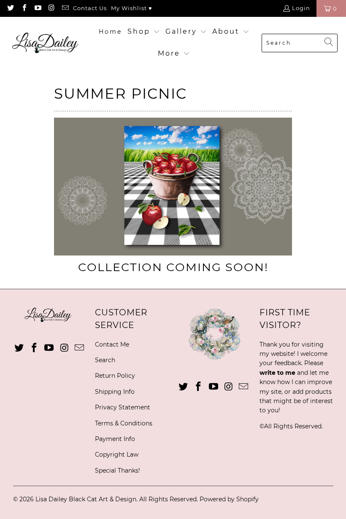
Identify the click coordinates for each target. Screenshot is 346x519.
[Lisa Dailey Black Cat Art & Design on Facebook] (23, 8)
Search (105, 360)
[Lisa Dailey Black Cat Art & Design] (47, 42)
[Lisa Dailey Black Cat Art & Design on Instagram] (51, 8)
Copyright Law (116, 454)
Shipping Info (115, 391)
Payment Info (115, 439)
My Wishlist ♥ (131, 8)
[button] (143, 32)
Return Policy (115, 375)
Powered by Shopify (229, 499)
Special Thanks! (117, 470)
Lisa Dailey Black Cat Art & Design (85, 499)
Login (301, 8)
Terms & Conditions (123, 423)
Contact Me (112, 344)
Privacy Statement (122, 407)
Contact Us (90, 8)
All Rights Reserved (293, 426)
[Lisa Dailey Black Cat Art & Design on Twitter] (10, 8)
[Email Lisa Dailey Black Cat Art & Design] (65, 8)
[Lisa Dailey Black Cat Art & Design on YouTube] (37, 8)
